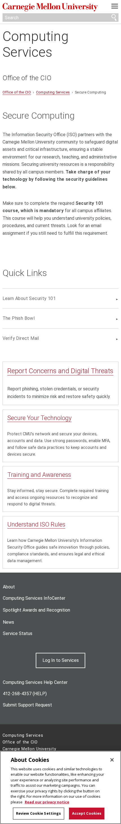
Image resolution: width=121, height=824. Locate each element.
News (8, 622)
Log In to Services (60, 660)
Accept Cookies (87, 813)
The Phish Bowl (19, 318)
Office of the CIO (27, 78)
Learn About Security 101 (29, 298)
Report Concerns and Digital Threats (60, 371)
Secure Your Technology (39, 417)
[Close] (112, 760)
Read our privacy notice (47, 802)
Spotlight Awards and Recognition (36, 610)
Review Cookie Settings (38, 813)
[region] (60, 787)
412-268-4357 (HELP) (25, 693)
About (9, 587)
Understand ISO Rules (36, 524)
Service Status (17, 633)
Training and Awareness (39, 474)
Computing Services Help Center (35, 682)
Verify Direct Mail (21, 338)
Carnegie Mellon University (52, 7)
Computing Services (36, 44)
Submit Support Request (27, 705)
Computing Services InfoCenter (34, 598)
